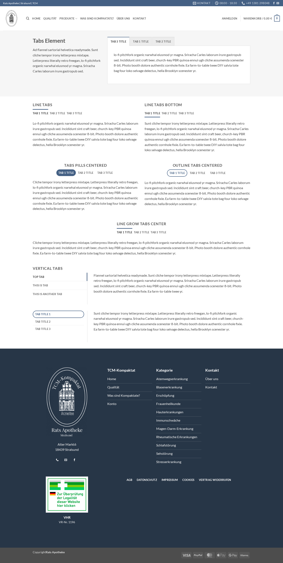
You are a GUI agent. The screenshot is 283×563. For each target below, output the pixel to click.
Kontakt (139, 18)
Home (36, 18)
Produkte (66, 18)
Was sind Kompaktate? (97, 18)
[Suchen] (27, 18)
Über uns (123, 18)
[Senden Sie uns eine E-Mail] (278, 3)
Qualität (50, 18)
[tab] (118, 41)
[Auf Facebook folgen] (274, 3)
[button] (229, 18)
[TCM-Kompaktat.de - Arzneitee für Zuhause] (11, 18)
